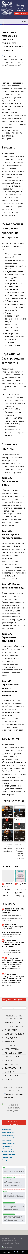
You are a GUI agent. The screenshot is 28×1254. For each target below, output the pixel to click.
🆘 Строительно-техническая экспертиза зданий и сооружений (13, 976)
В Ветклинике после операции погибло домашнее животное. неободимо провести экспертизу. (14, 1171)
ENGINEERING (11, 1030)
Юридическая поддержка (14, 1000)
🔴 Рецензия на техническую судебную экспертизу (20, 890)
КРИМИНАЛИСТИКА (14, 1022)
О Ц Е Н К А (10, 1045)
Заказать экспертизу (21, 13)
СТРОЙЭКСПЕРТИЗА (14, 1026)
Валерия (5, 1191)
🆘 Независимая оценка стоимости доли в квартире (8, 890)
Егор (4, 1167)
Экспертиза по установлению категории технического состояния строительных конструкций (20, 853)
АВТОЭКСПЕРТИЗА (13, 1053)
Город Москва (6, 1129)
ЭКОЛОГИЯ (10, 1072)
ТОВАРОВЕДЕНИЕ (13, 1068)
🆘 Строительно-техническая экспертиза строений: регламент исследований (13, 943)
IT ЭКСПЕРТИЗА (12, 1049)
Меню (24, 22)
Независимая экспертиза (8, 1177)
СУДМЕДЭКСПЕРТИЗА (15, 1038)
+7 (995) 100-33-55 (21, 9)
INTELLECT (9, 1060)
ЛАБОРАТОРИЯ (12, 1076)
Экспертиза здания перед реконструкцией (8, 849)
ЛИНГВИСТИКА (12, 1064)
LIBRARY (4, 27)
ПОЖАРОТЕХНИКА (13, 1057)
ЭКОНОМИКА (11, 1041)
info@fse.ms (21, 11)
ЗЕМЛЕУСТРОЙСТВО (14, 1034)
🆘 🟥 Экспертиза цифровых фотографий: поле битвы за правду (13, 960)
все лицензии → (14, 1111)
